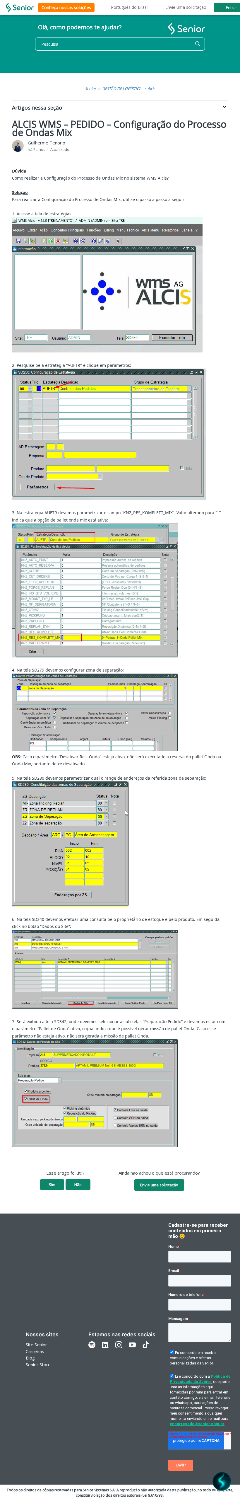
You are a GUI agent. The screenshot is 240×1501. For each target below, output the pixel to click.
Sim (52, 1184)
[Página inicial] (20, 7)
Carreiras (35, 1351)
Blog (30, 1358)
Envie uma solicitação (185, 7)
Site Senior (36, 1344)
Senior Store (38, 1364)
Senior (90, 88)
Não (78, 1184)
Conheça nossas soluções (66, 7)
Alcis (151, 88)
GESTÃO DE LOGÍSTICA (121, 88)
